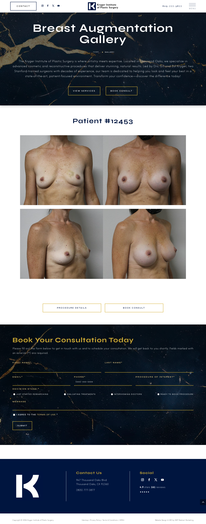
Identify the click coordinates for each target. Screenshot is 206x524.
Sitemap (85, 520)
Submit (22, 425)
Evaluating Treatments (81, 394)
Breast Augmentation (103, 28)
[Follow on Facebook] (48, 6)
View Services (84, 91)
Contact (23, 6)
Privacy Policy (95, 520)
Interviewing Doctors (128, 394)
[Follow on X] (53, 6)
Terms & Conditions (110, 520)
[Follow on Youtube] (58, 6)
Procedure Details (72, 308)
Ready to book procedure (176, 394)
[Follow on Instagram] (42, 6)
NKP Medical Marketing (184, 520)
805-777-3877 (172, 6)
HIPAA (122, 520)
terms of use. (47, 414)
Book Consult (122, 91)
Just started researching (32, 394)
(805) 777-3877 (85, 490)
